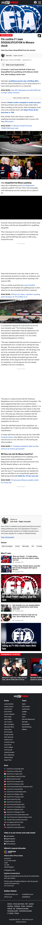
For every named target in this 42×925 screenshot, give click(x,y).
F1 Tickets (10, 913)
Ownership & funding (25, 911)
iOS (14, 908)
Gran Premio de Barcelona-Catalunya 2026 (20, 786)
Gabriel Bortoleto (9, 752)
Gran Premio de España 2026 (15, 804)
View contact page (9, 885)
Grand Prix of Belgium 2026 (15, 794)
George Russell (8, 734)
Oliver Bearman (8, 737)
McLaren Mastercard (28, 719)
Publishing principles (22, 908)
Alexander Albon (9, 727)
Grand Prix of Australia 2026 (15, 769)
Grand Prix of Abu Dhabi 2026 (16, 827)
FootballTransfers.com (11, 894)
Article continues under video (21, 98)
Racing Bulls (25, 724)
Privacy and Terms (18, 904)
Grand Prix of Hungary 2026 (15, 797)
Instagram (29, 906)
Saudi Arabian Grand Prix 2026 (16, 776)
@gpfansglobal (10, 839)
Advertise (10, 906)
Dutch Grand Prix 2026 (13, 799)
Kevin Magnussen (27, 185)
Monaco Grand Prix (6, 35)
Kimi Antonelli (8, 732)
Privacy (16, 913)
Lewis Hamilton (29, 285)
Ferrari (17, 546)
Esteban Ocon (8, 739)
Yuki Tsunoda (8, 750)
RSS (26, 904)
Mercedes (25, 546)
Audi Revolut (26, 709)
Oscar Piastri (8, 711)
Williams (24, 729)
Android (9, 908)
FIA (33, 546)
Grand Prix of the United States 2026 (18, 814)
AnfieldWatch (26, 897)
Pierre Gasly (7, 716)
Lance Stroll (7, 745)
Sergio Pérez (8, 760)
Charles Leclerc (8, 706)
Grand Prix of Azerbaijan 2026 (16, 807)
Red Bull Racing (26, 727)
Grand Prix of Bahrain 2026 (15, 809)
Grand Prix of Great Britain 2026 (16, 792)
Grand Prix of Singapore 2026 (16, 812)
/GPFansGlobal (10, 844)
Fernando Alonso (7, 437)
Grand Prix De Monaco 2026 (15, 784)
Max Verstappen (7, 546)
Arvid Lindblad (8, 747)
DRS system (9, 122)
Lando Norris (8, 709)
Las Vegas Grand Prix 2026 (15, 822)
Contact (31, 904)
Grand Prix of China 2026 (14, 771)
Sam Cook (9, 55)
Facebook (17, 906)
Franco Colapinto (9, 714)
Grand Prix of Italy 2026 (14, 802)
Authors (9, 904)
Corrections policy (12, 911)
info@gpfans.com (9, 870)
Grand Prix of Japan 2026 (14, 774)
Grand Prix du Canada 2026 (15, 781)
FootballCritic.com (27, 894)
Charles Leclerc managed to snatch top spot (24, 102)
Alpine (24, 704)
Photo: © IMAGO (5, 31)
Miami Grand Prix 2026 (14, 779)
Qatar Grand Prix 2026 (13, 825)
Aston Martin (26, 706)
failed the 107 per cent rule (28, 476)
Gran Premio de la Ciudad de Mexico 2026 (19, 817)
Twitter (23, 906)
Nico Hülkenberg (9, 755)
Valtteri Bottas (8, 757)
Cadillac (24, 711)
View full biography (7, 537)
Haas (3, 183)
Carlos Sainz (8, 729)
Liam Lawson (8, 722)
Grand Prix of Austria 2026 (15, 789)
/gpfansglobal (9, 836)
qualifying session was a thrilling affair (23, 81)
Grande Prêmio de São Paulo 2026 (17, 820)
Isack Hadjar (8, 719)
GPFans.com (8, 897)
